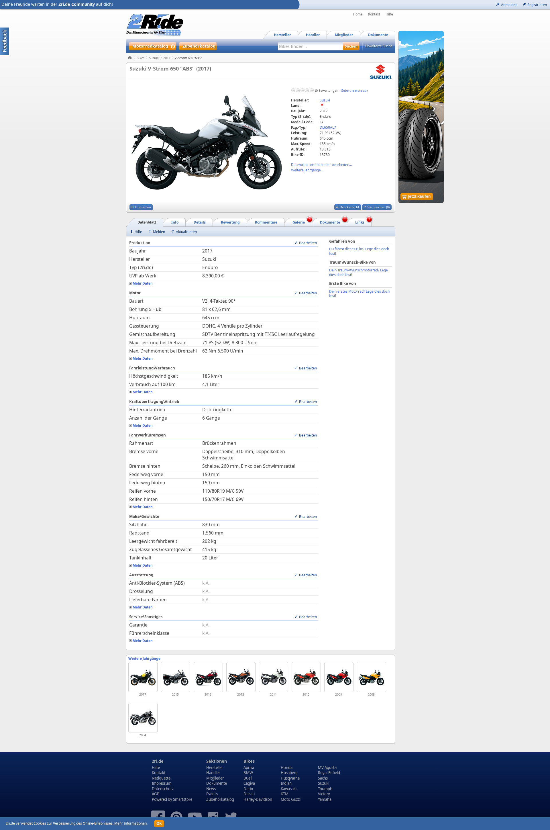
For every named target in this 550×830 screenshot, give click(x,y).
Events (212, 793)
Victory (324, 793)
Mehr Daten (143, 283)
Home (358, 14)
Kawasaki (288, 788)
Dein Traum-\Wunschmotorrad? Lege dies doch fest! (358, 272)
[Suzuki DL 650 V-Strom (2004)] (143, 718)
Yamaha (324, 799)
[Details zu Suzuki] (381, 71)
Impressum (161, 783)
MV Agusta (327, 767)
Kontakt (374, 14)
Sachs (323, 778)
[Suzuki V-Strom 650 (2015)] (208, 677)
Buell (247, 778)
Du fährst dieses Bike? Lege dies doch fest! (359, 251)
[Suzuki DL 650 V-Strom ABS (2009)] (338, 677)
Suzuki (154, 58)
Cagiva (249, 783)
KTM (284, 793)
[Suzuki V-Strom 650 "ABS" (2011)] (273, 677)
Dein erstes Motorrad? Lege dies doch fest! (359, 293)
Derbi (248, 788)
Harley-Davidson (257, 799)
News (211, 788)
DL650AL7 (328, 127)
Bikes (140, 58)
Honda (286, 767)
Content (5, 41)
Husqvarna (290, 778)
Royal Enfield (329, 772)
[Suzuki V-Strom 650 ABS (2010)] (306, 677)
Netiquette (161, 778)
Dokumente (216, 783)
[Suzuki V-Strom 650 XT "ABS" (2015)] (175, 677)
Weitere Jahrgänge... (307, 170)
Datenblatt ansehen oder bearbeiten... (321, 164)
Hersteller (214, 767)
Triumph (325, 788)
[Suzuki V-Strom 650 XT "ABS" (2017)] (143, 677)
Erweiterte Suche (378, 46)
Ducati (249, 793)
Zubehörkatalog (220, 799)
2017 (166, 58)
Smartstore (182, 799)
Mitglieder (215, 778)
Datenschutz (163, 788)
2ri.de (158, 761)
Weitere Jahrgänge (144, 658)
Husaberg (289, 772)
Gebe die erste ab (354, 90)
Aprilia (248, 767)
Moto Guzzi (290, 799)
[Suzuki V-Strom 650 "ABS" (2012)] (241, 677)
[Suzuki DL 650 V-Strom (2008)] (371, 677)
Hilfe (389, 14)
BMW (248, 772)
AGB (156, 793)
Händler (213, 772)
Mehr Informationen (130, 823)
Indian (286, 783)
